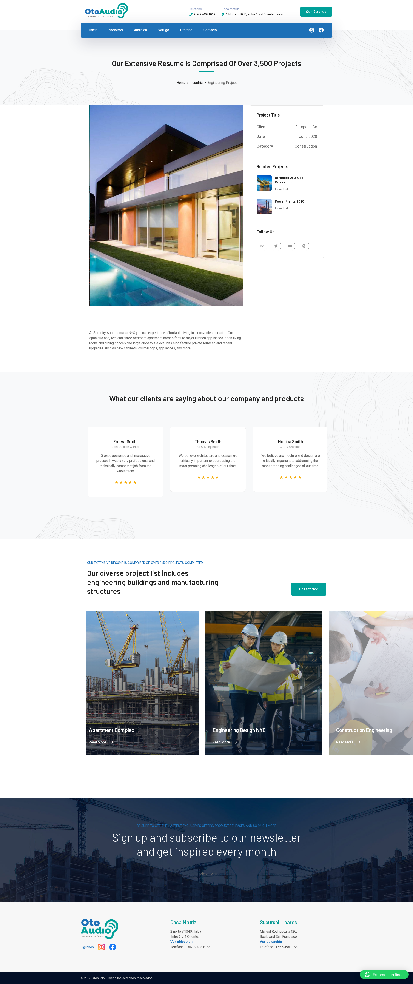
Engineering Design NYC (148, 730)
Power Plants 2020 (289, 201)
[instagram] (309, 30)
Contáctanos (316, 12)
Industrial (196, 83)
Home (181, 83)
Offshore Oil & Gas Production (289, 179)
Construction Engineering (273, 730)
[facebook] (319, 30)
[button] (384, 974)
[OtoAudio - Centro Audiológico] (106, 10)
